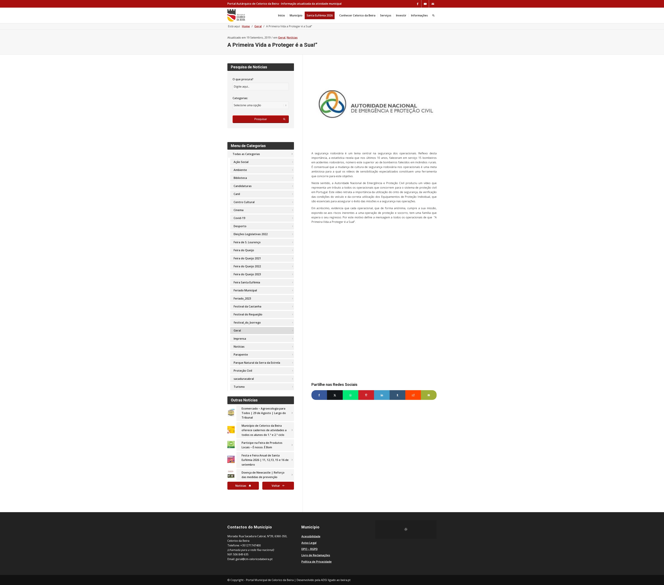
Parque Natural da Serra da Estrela (257, 363)
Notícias (292, 37)
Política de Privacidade (316, 562)
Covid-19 (239, 218)
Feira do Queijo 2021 (247, 258)
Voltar (276, 486)
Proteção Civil (243, 371)
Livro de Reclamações (315, 555)
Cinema (238, 210)
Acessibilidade (310, 536)
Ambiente (240, 170)
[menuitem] (281, 15)
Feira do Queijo (244, 250)
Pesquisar (260, 119)
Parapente (241, 354)
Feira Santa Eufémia (247, 282)
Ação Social (241, 162)
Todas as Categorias (246, 154)
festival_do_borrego (247, 322)
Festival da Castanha (247, 306)
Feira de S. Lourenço (247, 242)
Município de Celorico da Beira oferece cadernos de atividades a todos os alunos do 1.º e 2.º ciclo (264, 430)
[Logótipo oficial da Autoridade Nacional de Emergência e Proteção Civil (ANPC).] (374, 105)
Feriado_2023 (242, 298)
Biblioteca (240, 178)
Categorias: (240, 98)
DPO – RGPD (309, 549)
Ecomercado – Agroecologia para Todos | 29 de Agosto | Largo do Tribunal (264, 413)
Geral (281, 37)
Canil (237, 194)
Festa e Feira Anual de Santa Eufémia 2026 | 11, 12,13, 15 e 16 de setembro (265, 460)
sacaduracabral (244, 379)
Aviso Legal (308, 543)
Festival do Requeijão (248, 314)
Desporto (240, 226)
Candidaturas (243, 186)
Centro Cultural (244, 202)
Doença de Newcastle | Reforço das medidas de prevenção (263, 475)
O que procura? (243, 79)
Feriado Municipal (245, 290)
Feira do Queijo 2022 (247, 266)
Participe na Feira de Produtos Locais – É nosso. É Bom (262, 445)
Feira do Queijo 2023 (247, 274)
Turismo (239, 387)
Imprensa (240, 339)
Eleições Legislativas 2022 (251, 234)
